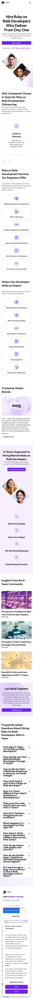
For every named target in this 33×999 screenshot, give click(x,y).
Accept (16, 987)
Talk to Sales (16, 43)
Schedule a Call (8, 437)
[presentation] (4, 160)
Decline (16, 991)
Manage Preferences (16, 982)
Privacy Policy (5, 996)
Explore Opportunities (23, 48)
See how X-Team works (16, 469)
